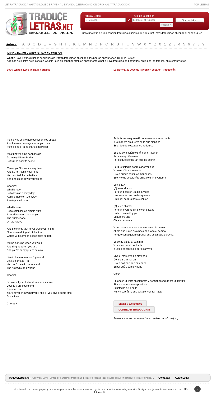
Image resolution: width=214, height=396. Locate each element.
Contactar (164, 377)
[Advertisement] (42, 105)
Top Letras (201, 4)
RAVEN (21, 53)
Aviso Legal (182, 377)
